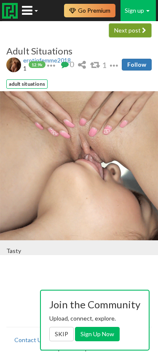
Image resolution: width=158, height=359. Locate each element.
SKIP (61, 333)
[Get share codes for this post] (82, 64)
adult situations (27, 84)
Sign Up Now (97, 333)
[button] (51, 64)
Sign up (135, 10)
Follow (136, 64)
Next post (128, 30)
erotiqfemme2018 (47, 60)
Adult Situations (39, 51)
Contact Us (29, 339)
